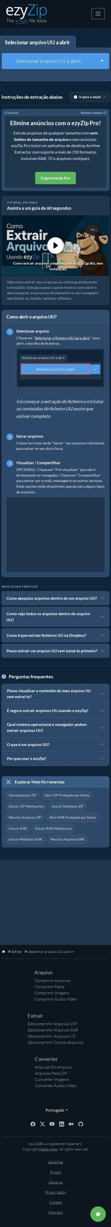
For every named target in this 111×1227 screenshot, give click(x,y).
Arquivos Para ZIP (51, 1073)
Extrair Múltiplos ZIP (67, 806)
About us (56, 1182)
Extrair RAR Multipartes (53, 828)
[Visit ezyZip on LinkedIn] (61, 1124)
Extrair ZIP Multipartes (26, 806)
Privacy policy (55, 1192)
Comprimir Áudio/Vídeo (55, 999)
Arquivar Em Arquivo (53, 1067)
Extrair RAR (18, 828)
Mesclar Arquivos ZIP (25, 817)
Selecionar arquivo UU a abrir (48, 61)
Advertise (55, 1162)
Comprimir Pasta (49, 986)
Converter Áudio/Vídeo (55, 1085)
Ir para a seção (90, 97)
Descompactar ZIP (22, 795)
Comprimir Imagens (51, 992)
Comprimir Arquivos (52, 980)
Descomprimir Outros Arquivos (55, 1042)
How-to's (56, 1212)
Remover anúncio (92, 112)
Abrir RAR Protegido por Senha (72, 817)
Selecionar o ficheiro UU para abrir (62, 338)
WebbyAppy (48, 1149)
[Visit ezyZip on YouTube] (52, 1124)
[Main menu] (98, 13)
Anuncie (13, 112)
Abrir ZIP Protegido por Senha (67, 795)
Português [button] (53, 1109)
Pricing (55, 1172)
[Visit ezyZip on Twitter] (42, 1124)
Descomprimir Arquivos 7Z (51, 1036)
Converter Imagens (52, 1079)
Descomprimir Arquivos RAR (53, 1030)
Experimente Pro (55, 178)
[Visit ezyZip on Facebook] (32, 1124)
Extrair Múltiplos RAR (25, 839)
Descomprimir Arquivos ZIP (52, 1023)
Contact (55, 1202)
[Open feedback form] (98, 1214)
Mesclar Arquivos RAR (67, 839)
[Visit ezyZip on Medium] (71, 1124)
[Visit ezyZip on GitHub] (80, 1124)
